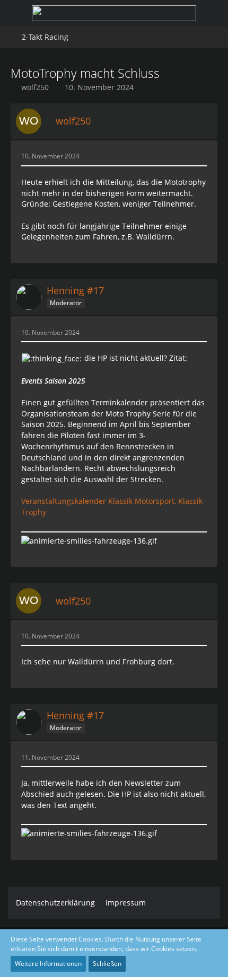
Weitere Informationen (48, 963)
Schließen (107, 963)
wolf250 (35, 87)
